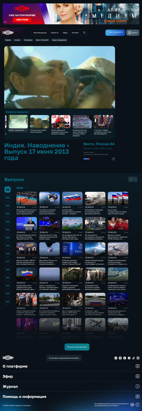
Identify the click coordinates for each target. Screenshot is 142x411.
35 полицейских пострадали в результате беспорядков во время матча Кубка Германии (94, 238)
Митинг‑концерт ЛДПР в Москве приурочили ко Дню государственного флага (25, 263)
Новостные (88, 152)
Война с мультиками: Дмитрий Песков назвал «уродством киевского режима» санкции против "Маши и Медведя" (26, 339)
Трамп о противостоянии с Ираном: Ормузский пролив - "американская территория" (26, 313)
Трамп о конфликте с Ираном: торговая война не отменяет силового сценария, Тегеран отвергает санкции (48, 289)
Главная (8, 40)
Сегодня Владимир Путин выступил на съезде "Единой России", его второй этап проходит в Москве (26, 238)
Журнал (10, 386)
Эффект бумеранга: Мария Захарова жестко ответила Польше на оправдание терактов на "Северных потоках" (117, 339)
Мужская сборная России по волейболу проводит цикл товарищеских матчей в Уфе (26, 212)
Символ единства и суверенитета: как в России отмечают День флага (25, 288)
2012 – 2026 (100, 148)
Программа (28, 40)
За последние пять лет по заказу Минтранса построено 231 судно (72, 237)
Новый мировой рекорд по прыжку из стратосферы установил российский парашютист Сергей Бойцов (94, 264)
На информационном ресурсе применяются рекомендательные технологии (111, 404)
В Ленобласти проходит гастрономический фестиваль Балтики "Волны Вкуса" (94, 212)
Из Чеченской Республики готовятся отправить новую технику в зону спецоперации (49, 313)
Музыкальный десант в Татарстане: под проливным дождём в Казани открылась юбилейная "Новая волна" (118, 314)
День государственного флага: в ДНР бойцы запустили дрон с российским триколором (71, 313)
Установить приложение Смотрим (64, 358)
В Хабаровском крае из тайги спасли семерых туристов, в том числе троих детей (117, 288)
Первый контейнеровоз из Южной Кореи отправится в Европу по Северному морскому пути (117, 264)
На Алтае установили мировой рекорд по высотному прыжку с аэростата (47, 212)
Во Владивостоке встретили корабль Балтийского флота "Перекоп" (92, 288)
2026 (27, 188)
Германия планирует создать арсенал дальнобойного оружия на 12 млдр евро (72, 288)
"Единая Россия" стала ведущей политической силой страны (48, 237)
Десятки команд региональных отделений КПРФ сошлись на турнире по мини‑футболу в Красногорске (118, 238)
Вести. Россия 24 (42, 40)
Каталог (17, 40)
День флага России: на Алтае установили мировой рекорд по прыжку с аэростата (48, 263)
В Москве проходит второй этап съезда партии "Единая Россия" (71, 262)
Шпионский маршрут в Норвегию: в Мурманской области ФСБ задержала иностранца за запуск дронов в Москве (95, 339)
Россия (109, 148)
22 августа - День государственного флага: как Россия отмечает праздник (94, 313)
